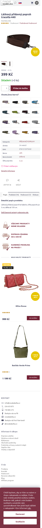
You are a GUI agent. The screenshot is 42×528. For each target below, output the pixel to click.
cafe (20, 153)
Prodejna (4, 469)
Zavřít (6, 177)
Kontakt (4, 471)
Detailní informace (8, 171)
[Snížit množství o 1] (9, 89)
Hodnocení (5, 473)
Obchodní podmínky (8, 443)
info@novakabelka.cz (12, 403)
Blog (3, 478)
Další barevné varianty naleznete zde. (15, 212)
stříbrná (22, 156)
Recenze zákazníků (8, 476)
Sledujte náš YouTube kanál (15, 420)
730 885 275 (9, 410)
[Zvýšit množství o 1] (9, 86)
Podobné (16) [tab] (14, 195)
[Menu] (36, 3)
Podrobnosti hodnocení (28, 23)
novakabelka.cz (10, 417)
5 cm (21, 161)
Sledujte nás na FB (11, 413)
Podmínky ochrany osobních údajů (13, 445)
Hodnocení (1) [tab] (26, 195)
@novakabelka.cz (11, 424)
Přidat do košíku (20, 88)
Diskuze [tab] (35, 195)
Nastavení (20, 514)
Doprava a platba (7, 436)
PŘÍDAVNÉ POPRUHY (27, 141)
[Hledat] (14, 2)
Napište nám (5, 447)
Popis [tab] (5, 195)
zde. (29, 508)
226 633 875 (9, 406)
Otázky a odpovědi (8, 449)
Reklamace (5, 440)
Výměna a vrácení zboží (9, 438)
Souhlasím (20, 521)
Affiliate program (7, 480)
